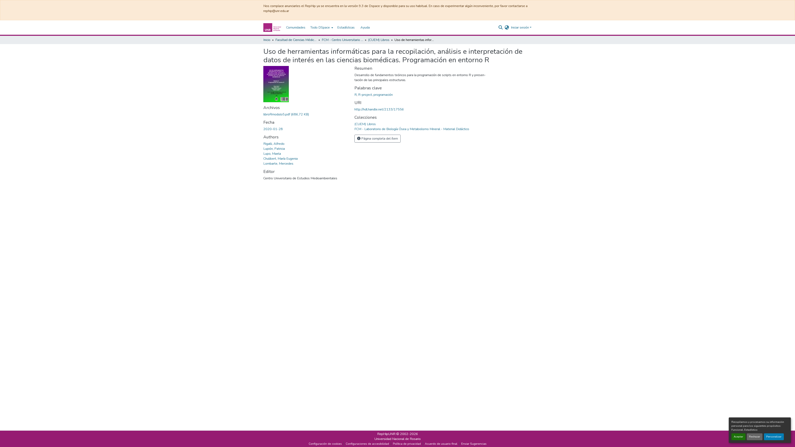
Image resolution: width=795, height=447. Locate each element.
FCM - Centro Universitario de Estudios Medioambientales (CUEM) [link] (342, 40)
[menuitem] (321, 27)
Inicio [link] (266, 40)
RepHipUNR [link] (386, 434)
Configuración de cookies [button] (325, 444)
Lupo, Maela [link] (272, 153)
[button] (272, 27)
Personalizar (774, 437)
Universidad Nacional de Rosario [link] (397, 439)
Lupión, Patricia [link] (274, 148)
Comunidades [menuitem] (295, 27)
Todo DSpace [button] (320, 27)
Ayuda (365, 27)
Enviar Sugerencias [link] (474, 444)
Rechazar (754, 437)
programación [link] (383, 94)
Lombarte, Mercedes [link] (278, 163)
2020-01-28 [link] (273, 129)
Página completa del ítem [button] (379, 138)
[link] (306, 114)
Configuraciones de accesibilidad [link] (367, 444)
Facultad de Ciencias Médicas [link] (296, 40)
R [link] (355, 94)
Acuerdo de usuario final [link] (441, 444)
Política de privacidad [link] (407, 444)
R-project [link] (365, 94)
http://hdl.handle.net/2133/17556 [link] (379, 109)
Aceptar (738, 437)
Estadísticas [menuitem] (346, 27)
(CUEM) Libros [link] (378, 40)
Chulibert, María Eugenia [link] (280, 158)
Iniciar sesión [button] (520, 27)
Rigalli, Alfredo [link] (273, 143)
